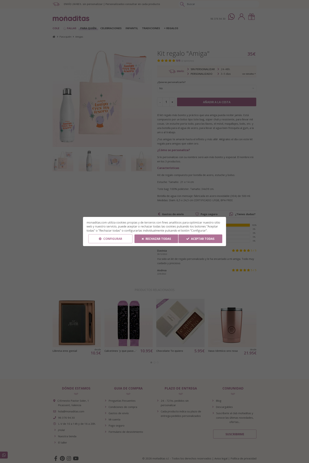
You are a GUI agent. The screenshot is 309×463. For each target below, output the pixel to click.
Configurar (112, 239)
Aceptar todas (202, 239)
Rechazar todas (158, 239)
